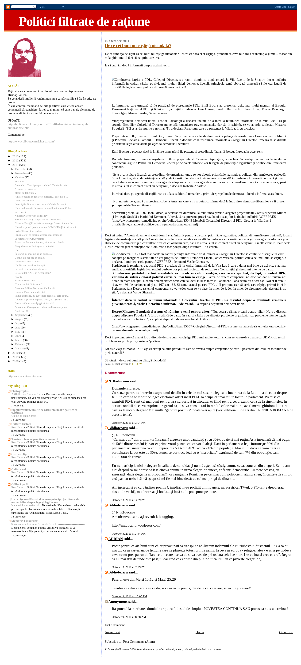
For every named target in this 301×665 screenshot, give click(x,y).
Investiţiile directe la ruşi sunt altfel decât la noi (40, 204)
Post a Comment (115, 625)
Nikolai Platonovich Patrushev (31, 215)
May (18, 331)
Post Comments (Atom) (139, 641)
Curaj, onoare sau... (25, 200)
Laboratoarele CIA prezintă (29, 238)
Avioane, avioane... (25, 188)
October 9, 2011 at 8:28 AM (129, 617)
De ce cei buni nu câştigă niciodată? (138, 45)
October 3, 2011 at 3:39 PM (128, 500)
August (19, 319)
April (18, 336)
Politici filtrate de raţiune (84, 21)
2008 (15, 361)
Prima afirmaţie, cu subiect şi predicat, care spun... (42, 295)
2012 (15, 160)
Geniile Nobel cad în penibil (30, 257)
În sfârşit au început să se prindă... (33, 253)
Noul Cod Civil (23, 310)
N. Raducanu (118, 381)
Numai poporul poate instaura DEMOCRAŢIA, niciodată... (47, 227)
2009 (15, 357)
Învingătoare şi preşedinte (29, 230)
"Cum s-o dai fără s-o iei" (28, 284)
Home (200, 632)
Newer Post (112, 632)
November (21, 173)
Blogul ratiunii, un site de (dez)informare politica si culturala (44, 411)
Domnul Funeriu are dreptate (30, 291)
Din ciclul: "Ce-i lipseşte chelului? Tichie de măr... (42, 185)
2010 (15, 352)
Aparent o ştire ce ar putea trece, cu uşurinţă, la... (41, 299)
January (19, 348)
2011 (15, 165)
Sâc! (17, 249)
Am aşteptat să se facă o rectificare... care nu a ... (41, 196)
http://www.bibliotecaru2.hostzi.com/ (31, 141)
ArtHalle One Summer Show (27, 394)
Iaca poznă (20, 211)
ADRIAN (115, 539)
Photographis (20, 391)
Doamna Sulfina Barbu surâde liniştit (35, 288)
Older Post (286, 632)
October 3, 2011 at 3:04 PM (128, 422)
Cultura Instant (21, 424)
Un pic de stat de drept (24, 415)
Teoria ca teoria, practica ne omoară (35, 439)
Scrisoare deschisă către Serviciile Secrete (34, 524)
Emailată (19, 181)
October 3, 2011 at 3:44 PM (128, 533)
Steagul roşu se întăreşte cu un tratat (34, 246)
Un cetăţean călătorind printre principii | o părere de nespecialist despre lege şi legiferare (45, 501)
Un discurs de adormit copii (30, 265)
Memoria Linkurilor (24, 521)
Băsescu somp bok (25, 280)
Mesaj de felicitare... (26, 192)
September (21, 315)
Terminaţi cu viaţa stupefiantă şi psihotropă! (38, 219)
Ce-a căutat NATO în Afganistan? (33, 272)
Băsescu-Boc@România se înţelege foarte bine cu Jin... (45, 223)
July (17, 323)
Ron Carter (17, 427)
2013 (15, 156)
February (20, 344)
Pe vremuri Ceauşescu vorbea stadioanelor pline (41, 307)
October (20, 177)
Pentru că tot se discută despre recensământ (38, 234)
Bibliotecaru (118, 428)
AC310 (18, 276)
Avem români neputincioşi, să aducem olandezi (40, 242)
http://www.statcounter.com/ (25, 376)
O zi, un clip (18, 454)
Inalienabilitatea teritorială (25, 505)
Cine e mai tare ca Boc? (27, 261)
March (19, 340)
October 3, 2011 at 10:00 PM (129, 596)
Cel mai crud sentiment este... (31, 268)
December (21, 169)
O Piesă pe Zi (19, 484)
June (18, 327)
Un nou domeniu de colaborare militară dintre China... (44, 208)
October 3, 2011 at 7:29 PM (128, 567)
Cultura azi (18, 469)
